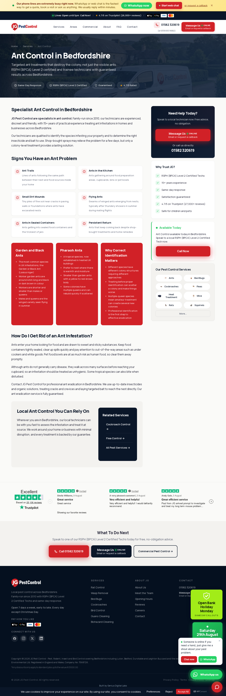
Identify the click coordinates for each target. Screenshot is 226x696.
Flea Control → (115, 438)
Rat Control (98, 587)
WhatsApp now (138, 5)
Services (58, 26)
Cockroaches (171, 286)
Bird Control (98, 610)
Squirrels (199, 305)
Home (14, 46)
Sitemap (210, 679)
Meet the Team (144, 593)
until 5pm (67, 15)
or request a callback (196, 5)
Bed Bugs (199, 278)
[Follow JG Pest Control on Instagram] (23, 638)
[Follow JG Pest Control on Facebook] (14, 638)
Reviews (140, 604)
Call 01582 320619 (71, 551)
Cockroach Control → (118, 427)
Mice (199, 295)
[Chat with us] (217, 687)
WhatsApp (209, 659)
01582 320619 (170, 25)
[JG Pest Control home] (24, 27)
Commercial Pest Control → (155, 551)
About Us (140, 587)
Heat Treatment (171, 296)
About (107, 26)
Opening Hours (144, 599)
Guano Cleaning (100, 616)
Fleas (199, 286)
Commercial (90, 26)
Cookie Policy (196, 679)
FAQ (119, 26)
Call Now (183, 251)
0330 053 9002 (168, 30)
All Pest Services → (118, 447)
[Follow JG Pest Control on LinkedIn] (41, 638)
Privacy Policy (171, 679)
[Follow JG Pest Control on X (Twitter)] (32, 638)
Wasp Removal (99, 593)
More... (183, 313)
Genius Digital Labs (117, 685)
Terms (183, 679)
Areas (73, 26)
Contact (132, 26)
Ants (171, 278)
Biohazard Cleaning (102, 621)
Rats (171, 305)
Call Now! (85, 15)
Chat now (189, 659)
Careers (140, 610)
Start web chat (170, 5)
